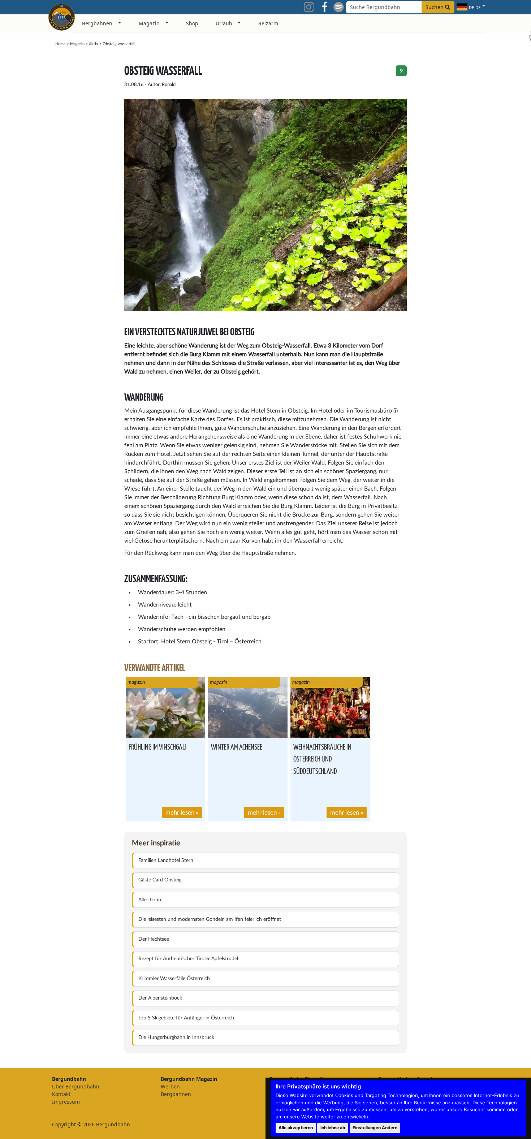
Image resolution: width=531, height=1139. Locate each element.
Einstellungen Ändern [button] (375, 1127)
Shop (192, 23)
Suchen (435, 7)
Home (60, 44)
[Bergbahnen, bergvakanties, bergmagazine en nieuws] (61, 16)
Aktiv (93, 44)
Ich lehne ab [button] (332, 1127)
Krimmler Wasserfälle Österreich (174, 978)
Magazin (77, 44)
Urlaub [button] (224, 23)
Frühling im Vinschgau (157, 746)
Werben (170, 1086)
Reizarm (268, 23)
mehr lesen (179, 813)
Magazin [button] (149, 23)
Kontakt (61, 1094)
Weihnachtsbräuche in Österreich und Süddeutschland (322, 758)
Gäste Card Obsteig (159, 880)
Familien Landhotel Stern (165, 860)
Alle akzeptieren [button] (296, 1127)
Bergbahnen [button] (97, 23)
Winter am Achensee (236, 746)
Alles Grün (149, 899)
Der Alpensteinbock (160, 998)
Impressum (66, 1101)
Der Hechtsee (153, 939)
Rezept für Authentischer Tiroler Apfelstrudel (188, 958)
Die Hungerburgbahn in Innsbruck (176, 1037)
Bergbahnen (176, 1094)
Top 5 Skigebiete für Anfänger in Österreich (186, 1018)
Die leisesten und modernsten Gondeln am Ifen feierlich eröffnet (209, 919)
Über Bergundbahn (75, 1086)
